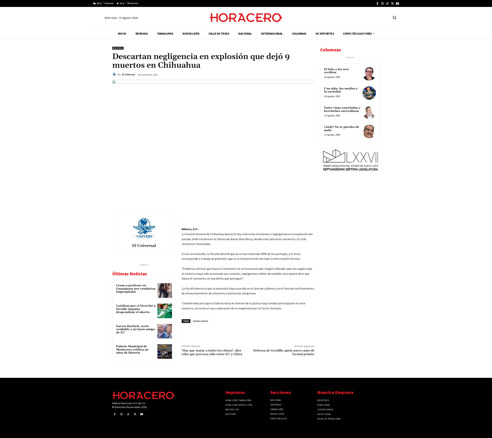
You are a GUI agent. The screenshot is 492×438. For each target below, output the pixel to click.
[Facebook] (377, 3)
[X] (392, 3)
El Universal (128, 74)
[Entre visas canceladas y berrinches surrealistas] (369, 112)
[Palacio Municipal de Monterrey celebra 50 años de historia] (164, 351)
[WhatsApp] (284, 217)
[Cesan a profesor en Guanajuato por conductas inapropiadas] (164, 290)
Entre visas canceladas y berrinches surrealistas (342, 109)
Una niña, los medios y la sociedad (341, 90)
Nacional (118, 48)
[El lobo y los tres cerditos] (369, 74)
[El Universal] (114, 75)
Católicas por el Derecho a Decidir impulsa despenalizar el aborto (135, 309)
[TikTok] (387, 3)
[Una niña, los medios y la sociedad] (369, 93)
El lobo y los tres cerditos (336, 70)
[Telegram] (292, 217)
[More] (310, 217)
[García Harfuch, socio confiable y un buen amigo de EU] (164, 331)
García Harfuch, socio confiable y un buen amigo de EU (135, 329)
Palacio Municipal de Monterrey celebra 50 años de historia (132, 350)
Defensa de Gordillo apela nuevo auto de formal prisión (283, 352)
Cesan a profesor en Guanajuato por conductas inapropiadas (135, 289)
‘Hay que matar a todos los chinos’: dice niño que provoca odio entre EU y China (212, 352)
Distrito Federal (200, 321)
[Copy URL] (301, 217)
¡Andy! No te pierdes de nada (341, 128)
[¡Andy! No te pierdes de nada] (369, 131)
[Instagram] (382, 3)
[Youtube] (397, 3)
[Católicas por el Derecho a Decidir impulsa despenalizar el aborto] (164, 311)
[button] (394, 17)
